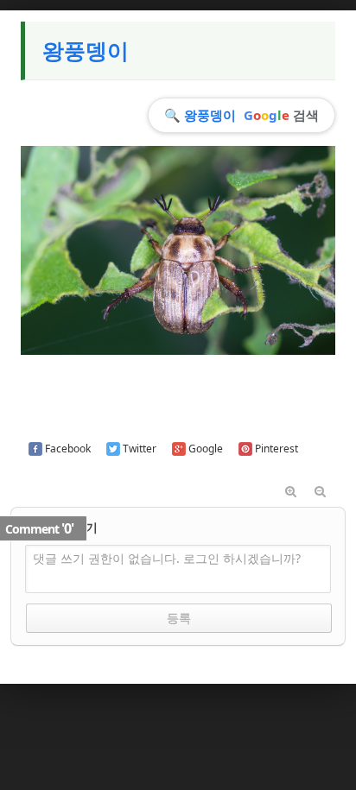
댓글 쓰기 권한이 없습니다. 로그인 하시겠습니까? (167, 558)
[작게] (320, 492)
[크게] (291, 492)
